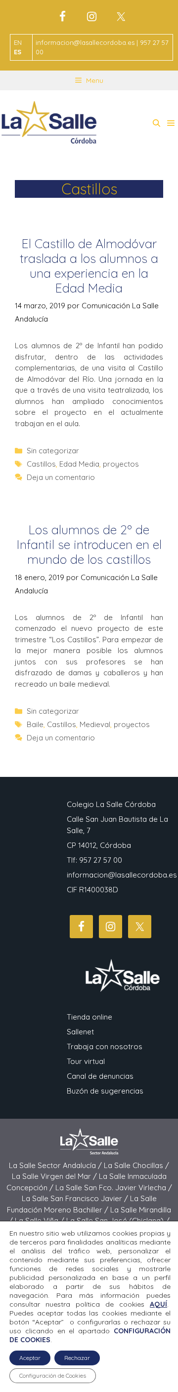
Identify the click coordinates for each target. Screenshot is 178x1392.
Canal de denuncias (100, 1076)
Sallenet (80, 1031)
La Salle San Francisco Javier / (76, 1198)
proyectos (121, 464)
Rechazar (77, 1357)
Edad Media (79, 464)
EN (18, 42)
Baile (35, 724)
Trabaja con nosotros (104, 1046)
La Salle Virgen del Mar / (55, 1176)
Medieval (95, 724)
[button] (156, 123)
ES (17, 52)
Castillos (41, 464)
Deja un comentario (61, 477)
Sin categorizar (53, 450)
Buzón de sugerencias (105, 1091)
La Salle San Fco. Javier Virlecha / (113, 1187)
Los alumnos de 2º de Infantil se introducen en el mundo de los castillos (89, 544)
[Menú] (171, 123)
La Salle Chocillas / (136, 1165)
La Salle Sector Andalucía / (56, 1165)
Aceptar (30, 1357)
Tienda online (89, 1017)
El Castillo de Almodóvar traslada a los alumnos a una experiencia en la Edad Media (89, 265)
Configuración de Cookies (52, 1375)
